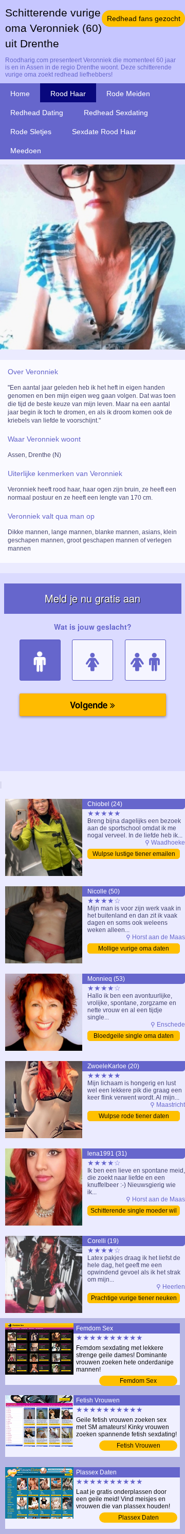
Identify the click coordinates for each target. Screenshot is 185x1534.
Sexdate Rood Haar (104, 131)
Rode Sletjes (30, 131)
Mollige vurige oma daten (133, 948)
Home (20, 93)
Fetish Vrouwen (138, 1445)
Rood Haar (68, 93)
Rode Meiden (128, 93)
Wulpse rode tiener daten (134, 1116)
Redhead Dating (36, 112)
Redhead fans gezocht (143, 18)
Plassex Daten (138, 1517)
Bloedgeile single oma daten (134, 1035)
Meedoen (25, 151)
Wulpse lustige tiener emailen (133, 853)
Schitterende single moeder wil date (133, 1211)
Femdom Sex (138, 1380)
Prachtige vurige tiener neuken (134, 1298)
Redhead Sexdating (116, 112)
